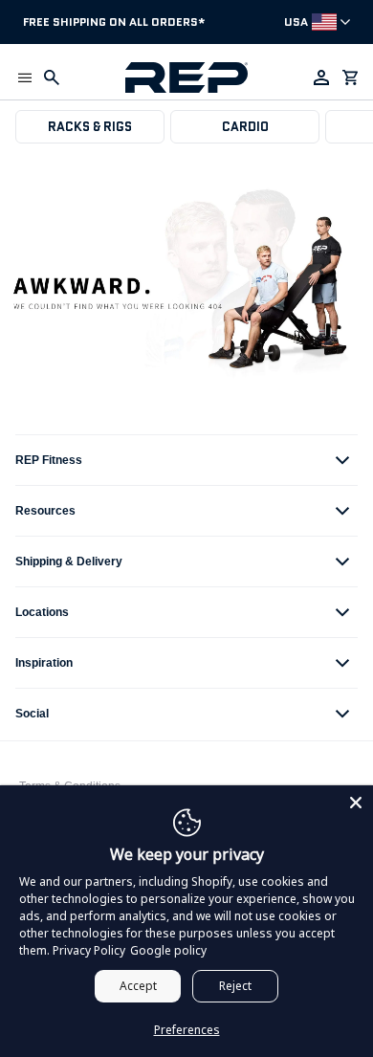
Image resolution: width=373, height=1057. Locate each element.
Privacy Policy (89, 950)
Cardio (245, 127)
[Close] (355, 802)
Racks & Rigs (90, 127)
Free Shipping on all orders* (114, 21)
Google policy (168, 950)
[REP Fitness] (187, 77)
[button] (24, 77)
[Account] (321, 77)
